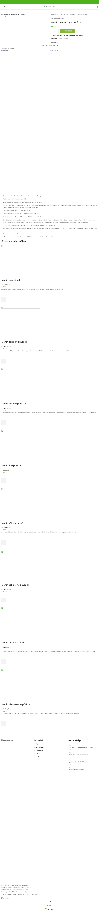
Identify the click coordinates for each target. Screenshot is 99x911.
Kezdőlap (54, 14)
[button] (3, 299)
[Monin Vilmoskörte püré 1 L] (49, 683)
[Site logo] (49, 6)
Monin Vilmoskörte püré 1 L (15, 704)
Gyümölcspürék (82, 14)
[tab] (49, 45)
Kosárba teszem (67, 31)
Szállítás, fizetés (41, 757)
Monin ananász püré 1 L (14, 642)
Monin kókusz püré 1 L (13, 523)
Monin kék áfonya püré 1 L (15, 584)
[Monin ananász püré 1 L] (49, 621)
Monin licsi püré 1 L (11, 465)
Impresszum (39, 750)
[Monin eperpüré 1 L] (49, 259)
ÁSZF (37, 744)
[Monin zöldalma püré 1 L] (49, 321)
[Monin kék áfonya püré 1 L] (49, 564)
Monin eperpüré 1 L (11, 280)
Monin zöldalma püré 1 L (14, 341)
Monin (73, 14)
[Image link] (16, 811)
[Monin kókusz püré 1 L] (49, 502)
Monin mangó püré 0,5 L (14, 403)
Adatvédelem (40, 747)
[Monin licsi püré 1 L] (49, 444)
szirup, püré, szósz (64, 14)
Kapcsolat (39, 760)
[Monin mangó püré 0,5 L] (49, 382)
